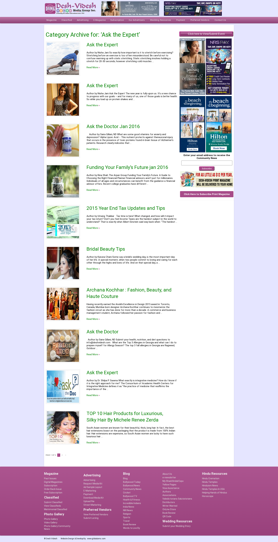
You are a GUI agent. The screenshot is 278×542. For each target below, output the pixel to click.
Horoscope (207, 496)
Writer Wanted (169, 506)
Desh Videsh (51, 538)
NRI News (128, 510)
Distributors (168, 502)
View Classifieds (52, 506)
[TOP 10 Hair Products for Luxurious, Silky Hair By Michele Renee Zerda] (63, 427)
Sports (126, 517)
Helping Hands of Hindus (214, 492)
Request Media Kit (92, 483)
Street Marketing (92, 505)
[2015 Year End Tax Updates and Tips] (63, 222)
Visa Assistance (170, 488)
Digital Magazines (53, 482)
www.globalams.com (96, 538)
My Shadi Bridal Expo (173, 481)
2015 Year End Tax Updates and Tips (126, 208)
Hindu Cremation (210, 478)
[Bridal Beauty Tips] (63, 263)
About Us (167, 474)
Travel (126, 521)
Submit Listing (90, 518)
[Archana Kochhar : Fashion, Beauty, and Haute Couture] (63, 304)
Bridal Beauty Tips (106, 249)
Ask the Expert (102, 44)
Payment (88, 494)
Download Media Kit (93, 497)
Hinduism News (210, 485)
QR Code (166, 516)
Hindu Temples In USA (213, 489)
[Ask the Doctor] (63, 346)
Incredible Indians (132, 503)
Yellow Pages (169, 484)
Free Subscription (53, 492)
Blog (125, 478)
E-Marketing (89, 490)
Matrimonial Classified (55, 509)
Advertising (89, 480)
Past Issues (50, 478)
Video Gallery (50, 522)
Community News (132, 489)
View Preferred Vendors (95, 514)
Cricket (126, 492)
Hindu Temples (210, 482)
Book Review (129, 524)
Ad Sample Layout (92, 487)
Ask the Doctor (102, 331)
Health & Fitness (131, 499)
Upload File (88, 501)
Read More (92, 67)
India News (128, 506)
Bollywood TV (130, 496)
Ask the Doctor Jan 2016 (113, 126)
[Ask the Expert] (63, 59)
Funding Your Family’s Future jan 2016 (127, 167)
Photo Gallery (51, 519)
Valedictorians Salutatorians (177, 498)
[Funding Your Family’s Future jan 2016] (63, 181)
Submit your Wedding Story (176, 526)
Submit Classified (53, 502)
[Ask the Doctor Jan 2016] (63, 140)
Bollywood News (131, 485)
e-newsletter (169, 477)
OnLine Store (169, 509)
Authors (166, 491)
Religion (127, 514)
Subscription (50, 485)
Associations (169, 495)
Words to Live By (131, 528)
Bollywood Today (131, 482)
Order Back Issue (53, 489)
